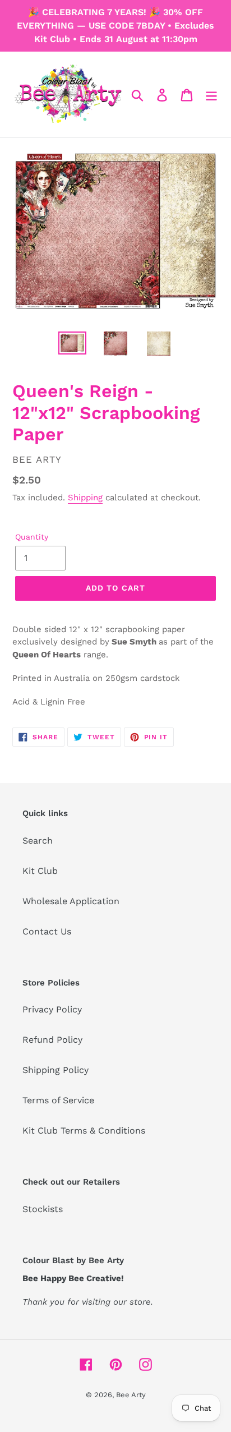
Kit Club (40, 870)
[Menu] (211, 94)
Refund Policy (52, 1039)
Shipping (85, 497)
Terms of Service (58, 1100)
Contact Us (46, 931)
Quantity (31, 536)
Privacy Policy (52, 1009)
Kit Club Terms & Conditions (83, 1130)
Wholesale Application (70, 901)
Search (37, 840)
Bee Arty (131, 1394)
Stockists (42, 1209)
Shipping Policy (55, 1070)
